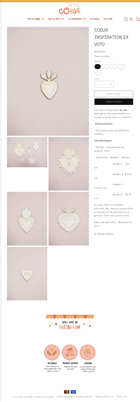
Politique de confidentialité (84, 396)
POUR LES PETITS (54, 19)
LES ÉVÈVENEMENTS (75, 19)
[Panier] (138, 19)
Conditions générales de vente (104, 396)
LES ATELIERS (94, 19)
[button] (126, 19)
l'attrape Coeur (22, 397)
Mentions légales (122, 396)
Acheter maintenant (114, 102)
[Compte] (131, 19)
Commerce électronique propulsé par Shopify (41, 397)
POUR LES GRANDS (33, 19)
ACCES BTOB (108, 19)
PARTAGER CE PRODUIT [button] (105, 234)
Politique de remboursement (65, 396)
